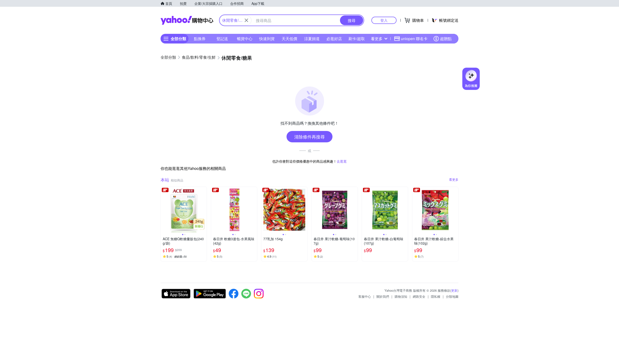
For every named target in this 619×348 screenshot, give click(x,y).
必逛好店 (334, 38)
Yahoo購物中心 (187, 20)
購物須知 (401, 296)
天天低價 (289, 38)
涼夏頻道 (312, 38)
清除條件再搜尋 (309, 136)
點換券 (200, 38)
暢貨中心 (244, 38)
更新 (454, 290)
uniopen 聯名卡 (414, 38)
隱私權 (435, 296)
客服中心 (364, 296)
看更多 (377, 38)
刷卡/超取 (356, 38)
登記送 (222, 38)
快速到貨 (267, 38)
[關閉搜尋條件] (246, 20)
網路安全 (419, 296)
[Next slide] (203, 210)
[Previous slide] (164, 210)
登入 (384, 20)
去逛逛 (342, 161)
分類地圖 (452, 296)
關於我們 (382, 296)
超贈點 (446, 38)
